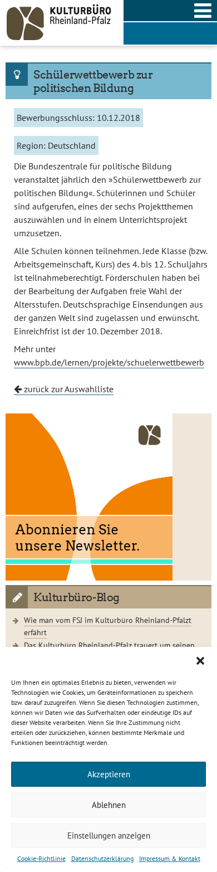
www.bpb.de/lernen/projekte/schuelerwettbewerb (109, 362)
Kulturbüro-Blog (76, 597)
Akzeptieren (108, 774)
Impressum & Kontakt (169, 858)
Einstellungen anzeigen (108, 835)
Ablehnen (109, 805)
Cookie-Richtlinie (41, 858)
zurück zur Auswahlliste (68, 388)
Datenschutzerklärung (102, 858)
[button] (200, 660)
